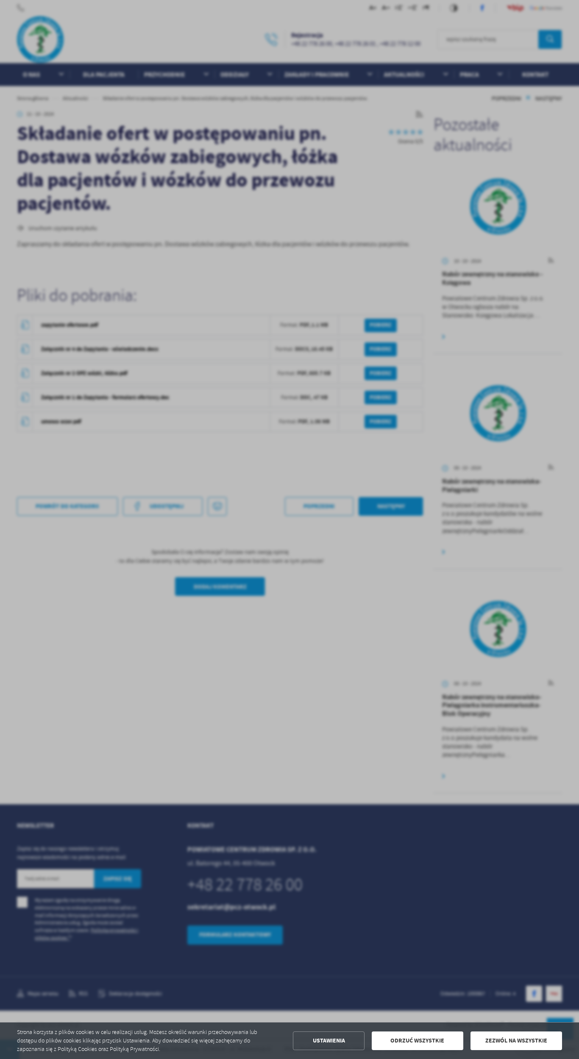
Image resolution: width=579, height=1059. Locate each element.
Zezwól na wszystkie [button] (516, 1041)
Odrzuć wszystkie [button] (417, 1041)
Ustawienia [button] (329, 1041)
